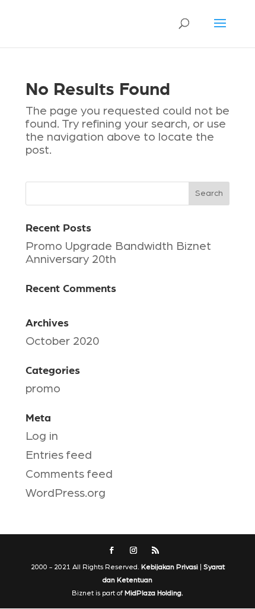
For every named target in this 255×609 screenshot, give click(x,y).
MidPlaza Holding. (154, 593)
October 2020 (62, 341)
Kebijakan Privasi (169, 566)
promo (43, 389)
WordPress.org (66, 493)
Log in (42, 436)
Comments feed (69, 474)
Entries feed (59, 455)
